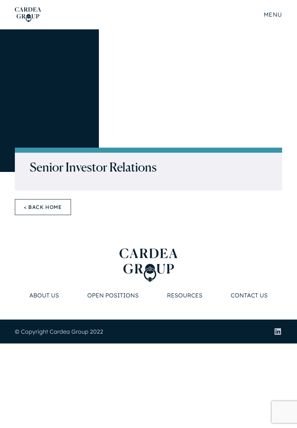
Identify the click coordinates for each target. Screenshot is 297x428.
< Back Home (43, 207)
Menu (273, 14)
